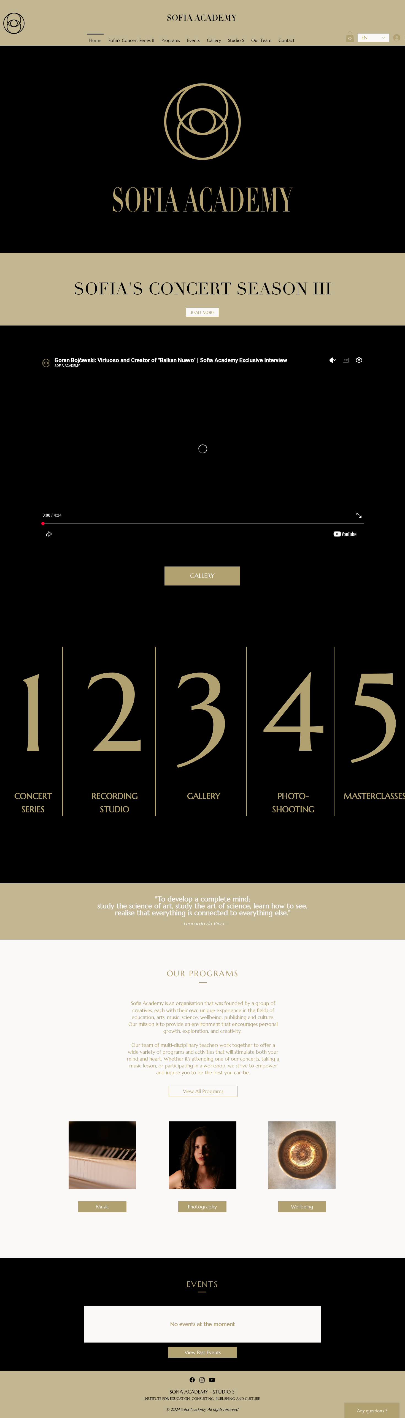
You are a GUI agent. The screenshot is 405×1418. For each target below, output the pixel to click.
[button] (349, 36)
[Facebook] (192, 1379)
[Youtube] (212, 1379)
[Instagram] (202, 1379)
